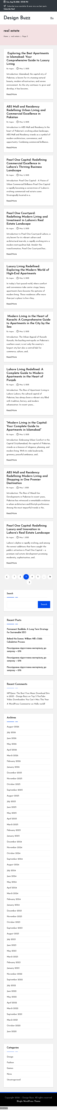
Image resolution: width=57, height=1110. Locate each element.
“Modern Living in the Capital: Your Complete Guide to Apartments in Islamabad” (27, 426)
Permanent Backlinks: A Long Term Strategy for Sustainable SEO (27, 630)
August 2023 (13, 934)
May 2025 (12, 813)
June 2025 (11, 807)
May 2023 (11, 951)
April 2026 (12, 750)
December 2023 (14, 911)
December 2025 (14, 773)
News (9, 1074)
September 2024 (15, 859)
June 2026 (11, 738)
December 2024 (14, 842)
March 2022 (12, 1008)
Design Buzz (17, 18)
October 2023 (13, 922)
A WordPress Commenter (19, 704)
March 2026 (12, 756)
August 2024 (13, 865)
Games (10, 1068)
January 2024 (13, 905)
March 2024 (12, 893)
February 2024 (14, 899)
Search (10, 594)
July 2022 (11, 986)
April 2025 (12, 819)
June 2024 (11, 876)
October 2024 (13, 853)
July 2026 (11, 733)
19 (50, 577)
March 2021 (12, 1020)
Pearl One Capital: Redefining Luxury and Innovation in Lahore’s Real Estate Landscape (28, 529)
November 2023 (14, 917)
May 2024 (12, 882)
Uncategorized (14, 1080)
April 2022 (12, 1003)
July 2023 (11, 939)
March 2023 (12, 957)
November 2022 (14, 974)
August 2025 (13, 796)
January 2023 (13, 968)
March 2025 (12, 825)
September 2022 (15, 980)
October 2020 (14, 1026)
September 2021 (14, 1014)
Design (10, 1057)
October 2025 (13, 784)
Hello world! (39, 704)
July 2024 (11, 871)
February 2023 (14, 963)
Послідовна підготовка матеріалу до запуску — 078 (26, 649)
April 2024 (12, 888)
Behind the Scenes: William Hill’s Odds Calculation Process (24, 640)
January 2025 (13, 836)
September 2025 (15, 790)
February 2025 (14, 830)
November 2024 (14, 848)
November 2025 (14, 779)
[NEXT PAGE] (29, 582)
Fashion (10, 1063)
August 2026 (13, 727)
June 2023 (11, 945)
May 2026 (12, 744)
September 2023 (14, 928)
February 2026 (14, 761)
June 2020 (12, 1032)
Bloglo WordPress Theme (28, 1101)
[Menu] (51, 18)
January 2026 (13, 767)
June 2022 (11, 991)
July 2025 (11, 802)
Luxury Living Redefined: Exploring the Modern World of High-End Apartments (28, 270)
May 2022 (12, 997)
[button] (7, 577)
